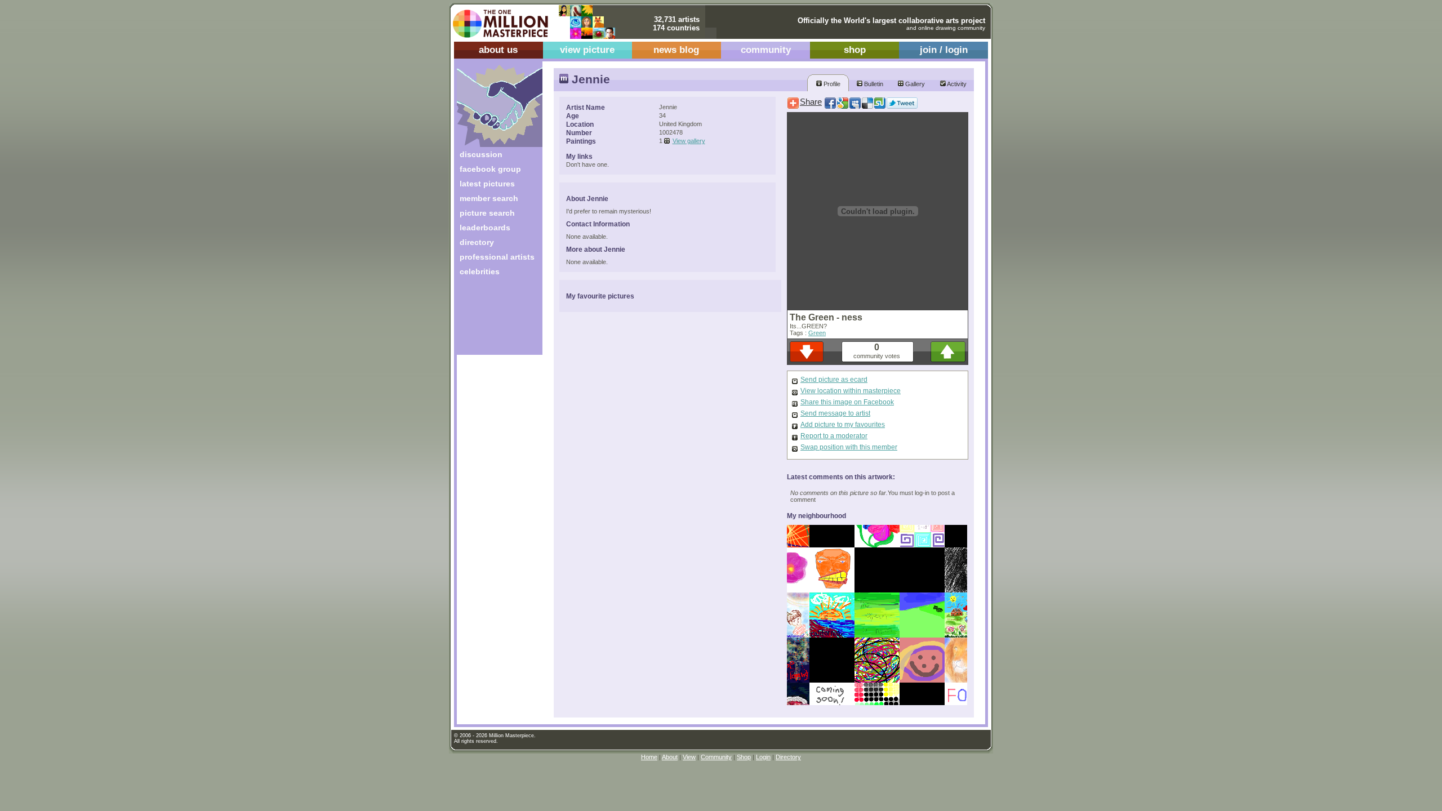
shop (855, 49)
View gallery (689, 140)
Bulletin (872, 84)
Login (763, 757)
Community (716, 757)
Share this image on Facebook (847, 402)
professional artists (497, 256)
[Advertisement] (492, 319)
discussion (481, 154)
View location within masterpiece (850, 391)
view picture (587, 49)
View (689, 757)
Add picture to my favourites (842, 425)
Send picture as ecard (833, 380)
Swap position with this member (848, 447)
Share (811, 101)
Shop (744, 757)
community (766, 49)
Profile (831, 84)
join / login (944, 49)
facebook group (490, 168)
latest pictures (487, 183)
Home (649, 757)
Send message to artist (835, 413)
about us (498, 49)
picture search (487, 212)
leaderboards (485, 227)
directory (477, 242)
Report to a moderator (833, 436)
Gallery (914, 84)
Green (817, 332)
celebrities (480, 271)
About (670, 757)
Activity (956, 84)
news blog (676, 49)
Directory (788, 757)
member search (489, 198)
